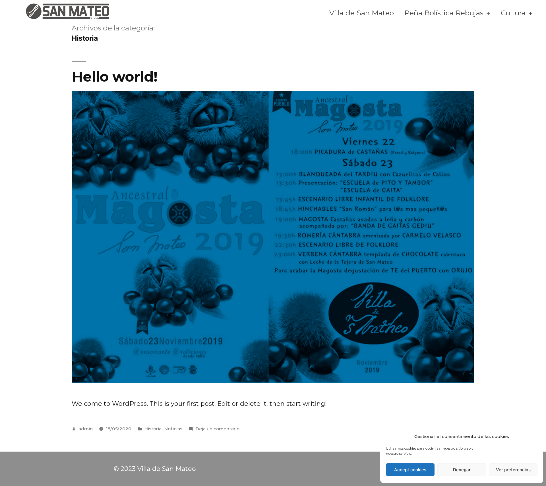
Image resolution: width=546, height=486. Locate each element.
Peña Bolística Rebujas (443, 13)
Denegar (462, 469)
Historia (153, 428)
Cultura (513, 13)
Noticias (173, 428)
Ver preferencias (513, 469)
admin (85, 428)
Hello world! (114, 76)
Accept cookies (410, 469)
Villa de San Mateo (361, 13)
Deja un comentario (217, 428)
